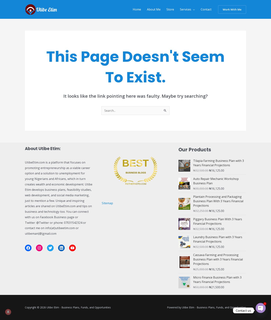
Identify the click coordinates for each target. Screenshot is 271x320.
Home (137, 9)
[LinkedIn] (61, 248)
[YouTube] (72, 248)
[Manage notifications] (8, 312)
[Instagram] (39, 248)
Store (170, 9)
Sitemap (107, 203)
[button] (232, 9)
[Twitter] (50, 248)
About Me (154, 9)
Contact (206, 9)
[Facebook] (28, 248)
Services (185, 9)
